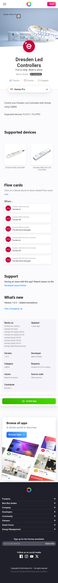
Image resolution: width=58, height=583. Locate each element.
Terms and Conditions (39, 572)
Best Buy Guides (9, 503)
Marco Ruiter (36, 357)
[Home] (29, 4)
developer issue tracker (15, 285)
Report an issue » (11, 377)
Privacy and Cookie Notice (20, 572)
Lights (7, 367)
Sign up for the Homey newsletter (29, 539)
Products (6, 499)
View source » (37, 377)
